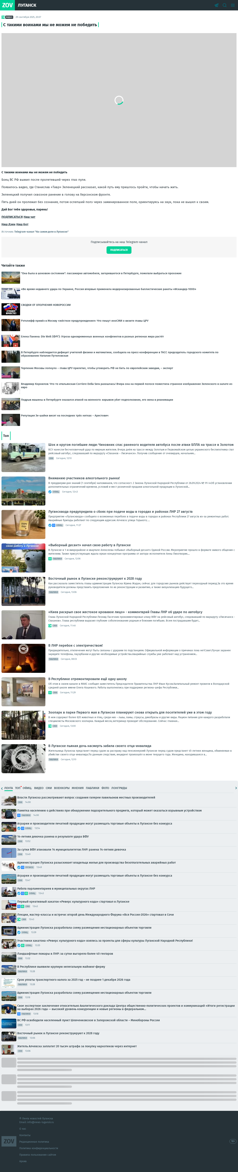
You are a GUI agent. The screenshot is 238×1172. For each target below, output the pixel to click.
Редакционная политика (34, 1141)
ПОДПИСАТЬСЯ (12, 217)
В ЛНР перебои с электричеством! (75, 645)
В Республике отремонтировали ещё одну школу (87, 679)
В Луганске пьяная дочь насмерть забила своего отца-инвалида (99, 746)
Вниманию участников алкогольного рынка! (84, 478)
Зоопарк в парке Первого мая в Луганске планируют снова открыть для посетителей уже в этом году (130, 712)
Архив (23, 1161)
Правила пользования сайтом (37, 1154)
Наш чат (29, 217)
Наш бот (22, 224)
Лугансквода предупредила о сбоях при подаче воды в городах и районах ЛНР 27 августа (120, 512)
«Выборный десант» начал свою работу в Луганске (89, 545)
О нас (22, 1128)
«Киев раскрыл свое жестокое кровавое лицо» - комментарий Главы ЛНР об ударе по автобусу (125, 612)
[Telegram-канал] (216, 5)
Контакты (24, 1135)
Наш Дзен (8, 224)
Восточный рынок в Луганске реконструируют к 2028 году (95, 579)
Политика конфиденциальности (38, 1148)
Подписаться (119, 250)
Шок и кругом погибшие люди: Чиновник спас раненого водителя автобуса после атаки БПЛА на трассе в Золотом (141, 445)
